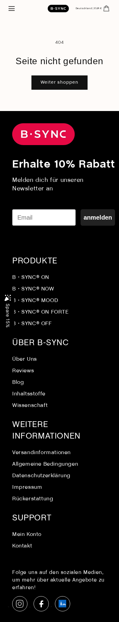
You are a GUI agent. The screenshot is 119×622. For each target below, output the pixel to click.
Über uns (24, 359)
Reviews (23, 371)
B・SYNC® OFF (32, 323)
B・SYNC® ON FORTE (40, 312)
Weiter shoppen (59, 82)
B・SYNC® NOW (33, 289)
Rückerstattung (32, 499)
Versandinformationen (41, 452)
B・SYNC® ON (30, 277)
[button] (11, 8)
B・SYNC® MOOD (35, 300)
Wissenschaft (30, 405)
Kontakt (22, 546)
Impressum (27, 487)
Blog (18, 382)
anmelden (98, 217)
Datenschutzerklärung (41, 475)
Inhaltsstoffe (28, 394)
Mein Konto (26, 534)
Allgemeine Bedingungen (45, 464)
